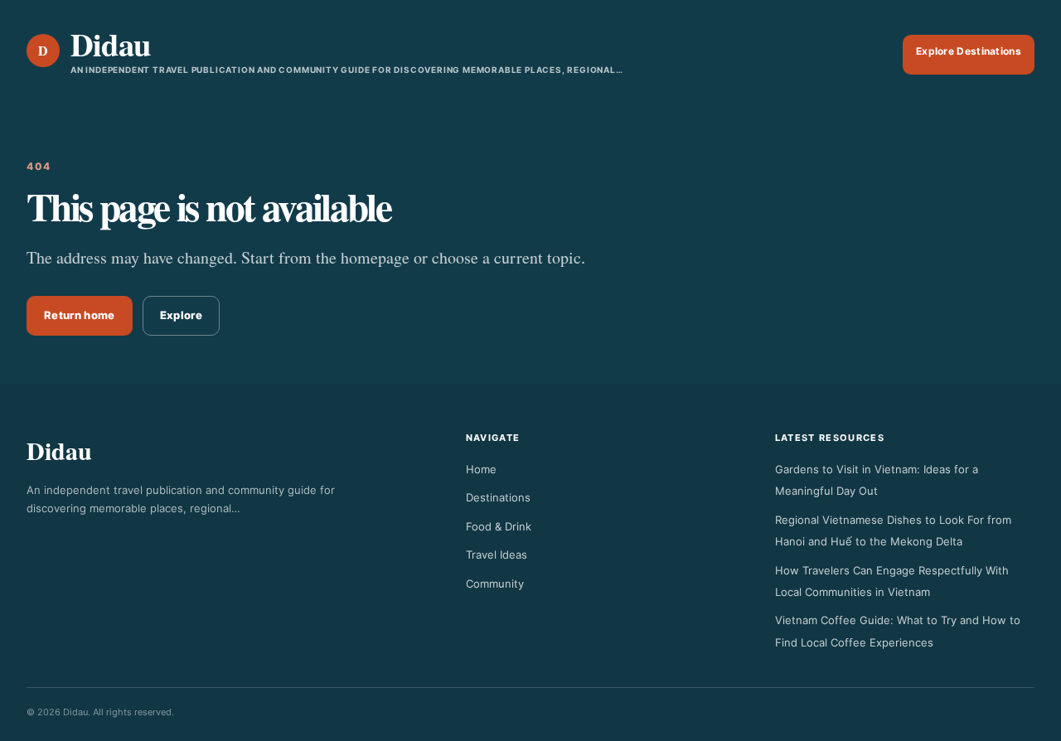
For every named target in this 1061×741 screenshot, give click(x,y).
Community (495, 583)
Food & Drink (498, 526)
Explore (181, 315)
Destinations (498, 497)
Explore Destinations (968, 51)
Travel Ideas (496, 554)
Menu (870, 54)
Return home (79, 315)
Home (481, 469)
